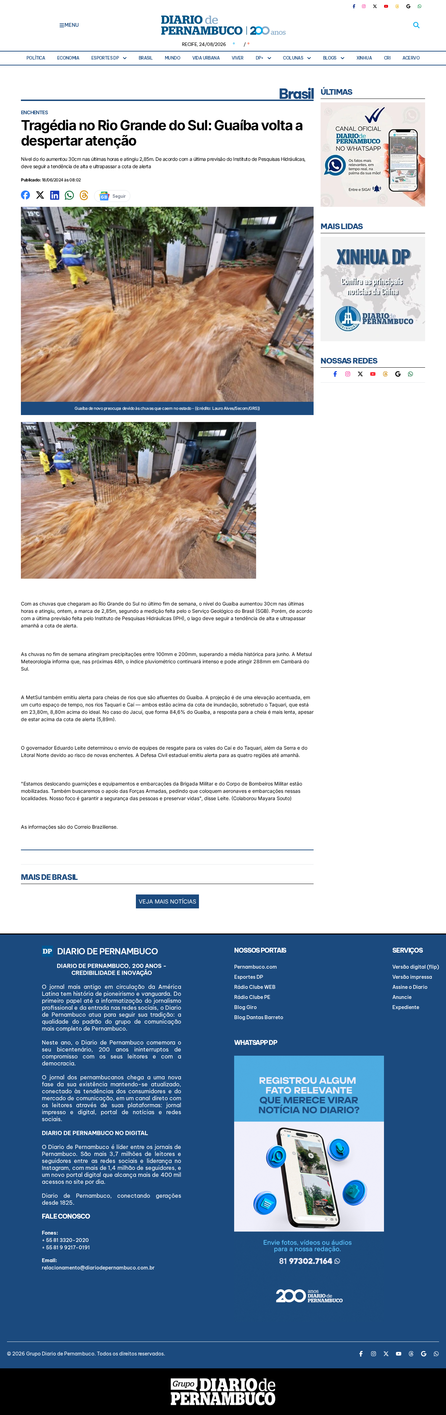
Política (35, 58)
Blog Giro (245, 1007)
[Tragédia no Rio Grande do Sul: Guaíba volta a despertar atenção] (25, 194)
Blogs (330, 58)
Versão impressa (412, 977)
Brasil (146, 58)
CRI (387, 58)
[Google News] (408, 6)
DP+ (259, 58)
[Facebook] (357, 6)
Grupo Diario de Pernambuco (60, 1354)
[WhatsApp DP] (419, 6)
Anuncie (402, 997)
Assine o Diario (410, 987)
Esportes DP (105, 58)
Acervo (411, 58)
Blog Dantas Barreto (258, 1017)
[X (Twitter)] (375, 6)
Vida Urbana (206, 58)
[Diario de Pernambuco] (223, 25)
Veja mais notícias (167, 901)
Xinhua (364, 58)
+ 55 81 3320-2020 (65, 1240)
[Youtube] (386, 6)
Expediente (405, 1007)
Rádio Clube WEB (255, 987)
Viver (238, 58)
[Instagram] (364, 6)
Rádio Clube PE (252, 997)
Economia (68, 58)
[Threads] (397, 6)
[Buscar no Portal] (416, 25)
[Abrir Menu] (61, 25)
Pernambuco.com (255, 967)
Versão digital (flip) (415, 967)
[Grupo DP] (223, 1391)
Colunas (293, 58)
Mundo (172, 58)
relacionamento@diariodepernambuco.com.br (98, 1268)
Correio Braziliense (95, 827)
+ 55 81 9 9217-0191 (66, 1247)
